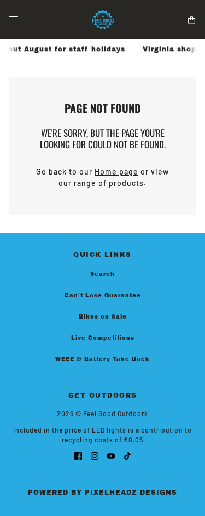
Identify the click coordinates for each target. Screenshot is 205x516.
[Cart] (191, 20)
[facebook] (78, 455)
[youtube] (111, 455)
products (126, 183)
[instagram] (94, 455)
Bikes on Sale (103, 317)
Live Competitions (102, 338)
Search (102, 274)
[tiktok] (127, 455)
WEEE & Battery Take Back (102, 359)
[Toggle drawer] (13, 19)
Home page (116, 171)
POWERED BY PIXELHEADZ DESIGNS (102, 492)
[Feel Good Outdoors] (103, 20)
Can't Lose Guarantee (103, 295)
